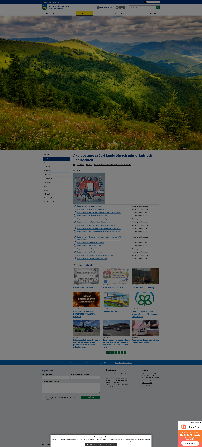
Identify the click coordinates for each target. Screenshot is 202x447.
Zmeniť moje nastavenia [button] (100, 445)
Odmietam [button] (113, 445)
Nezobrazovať (195, 423)
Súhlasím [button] (89, 445)
